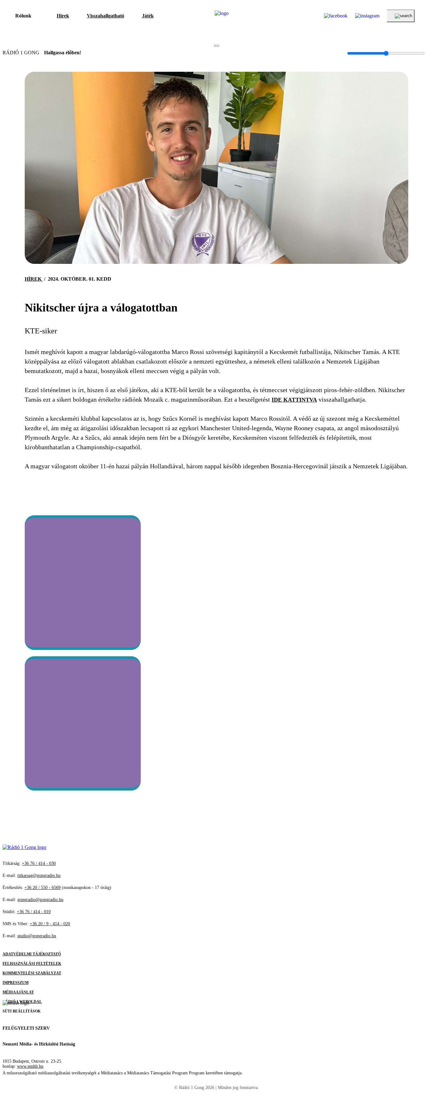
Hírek (63, 15)
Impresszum (16, 982)
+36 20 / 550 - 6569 (42, 887)
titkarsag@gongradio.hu (39, 875)
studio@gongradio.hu (36, 935)
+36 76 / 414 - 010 (34, 911)
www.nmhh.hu (30, 1066)
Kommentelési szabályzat (32, 973)
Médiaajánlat (18, 992)
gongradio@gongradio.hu (40, 899)
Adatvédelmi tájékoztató (32, 954)
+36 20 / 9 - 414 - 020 (50, 923)
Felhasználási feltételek (32, 963)
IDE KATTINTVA (294, 400)
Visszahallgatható (105, 15)
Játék (148, 15)
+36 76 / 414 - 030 (39, 863)
